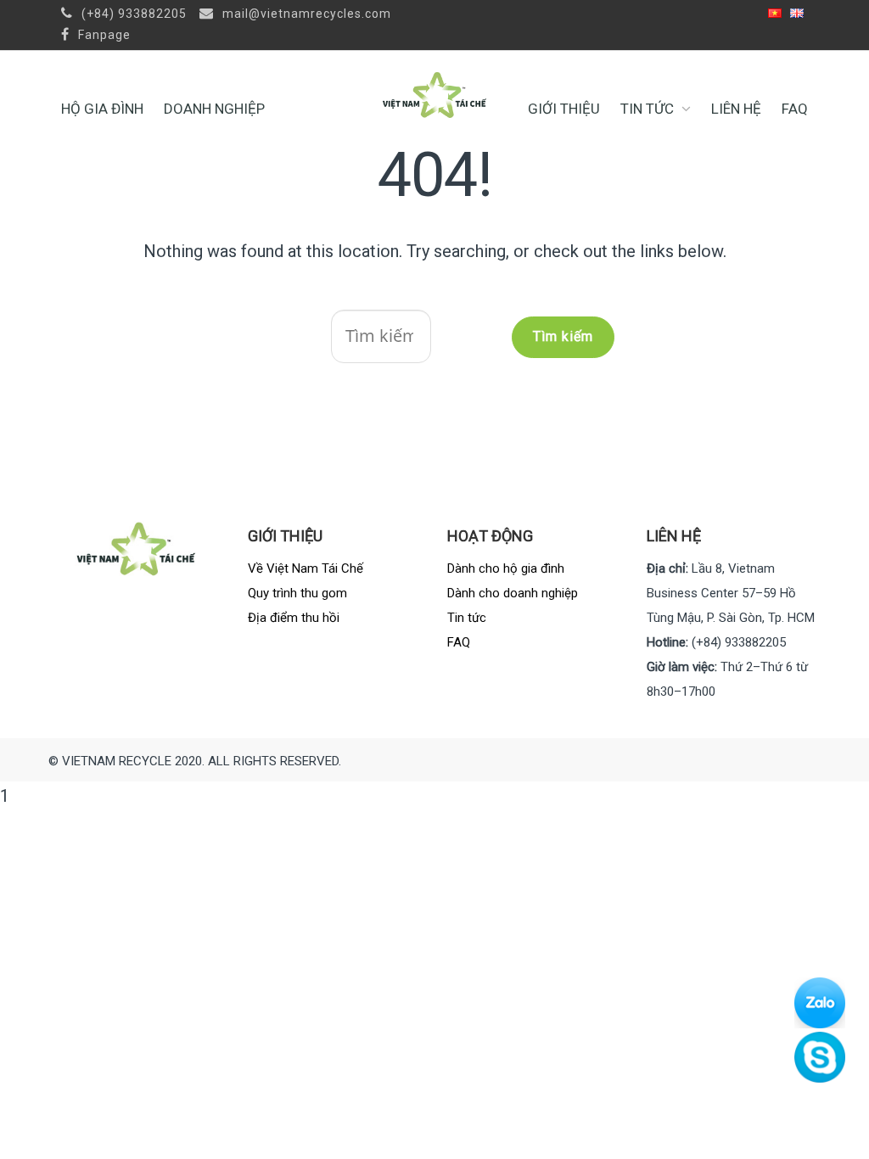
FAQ (795, 108)
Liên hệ (736, 108)
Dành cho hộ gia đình (505, 568)
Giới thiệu (564, 108)
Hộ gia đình (102, 108)
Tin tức (647, 108)
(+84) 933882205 (132, 13)
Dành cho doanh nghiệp (512, 593)
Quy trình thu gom (297, 593)
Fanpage (103, 35)
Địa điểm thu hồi (293, 617)
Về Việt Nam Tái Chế (305, 568)
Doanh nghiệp (214, 108)
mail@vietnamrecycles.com (305, 13)
